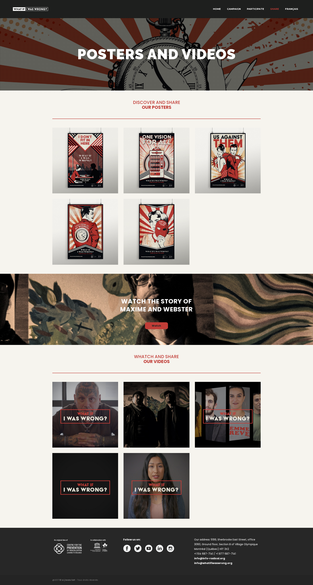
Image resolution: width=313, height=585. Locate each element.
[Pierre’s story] (85, 415)
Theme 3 (227, 180)
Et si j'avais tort (67, 579)
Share (274, 8)
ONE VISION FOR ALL (156, 187)
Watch (156, 326)
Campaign (234, 8)
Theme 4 (85, 251)
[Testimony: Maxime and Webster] (156, 415)
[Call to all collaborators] (228, 415)
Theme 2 (156, 180)
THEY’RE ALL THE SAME (156, 258)
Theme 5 (156, 251)
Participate (255, 8)
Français (291, 8)
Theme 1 (85, 180)
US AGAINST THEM (228, 187)
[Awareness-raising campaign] (85, 486)
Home (217, 8)
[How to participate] (156, 486)
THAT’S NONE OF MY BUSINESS (85, 258)
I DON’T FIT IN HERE (85, 187)
